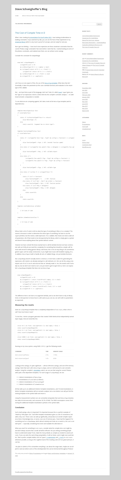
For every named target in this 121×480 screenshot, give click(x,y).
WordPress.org (86, 147)
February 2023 (86, 95)
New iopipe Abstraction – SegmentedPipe (94, 42)
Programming (37, 453)
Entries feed (85, 142)
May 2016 (85, 108)
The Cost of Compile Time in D (30, 32)
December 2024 (86, 88)
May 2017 (85, 106)
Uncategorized (86, 129)
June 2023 (85, 92)
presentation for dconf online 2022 (40, 37)
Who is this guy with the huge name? (33, 16)
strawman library (20, 42)
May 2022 (85, 101)
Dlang (31, 453)
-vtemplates (37, 370)
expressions (50, 437)
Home (16, 16)
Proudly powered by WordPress (23, 472)
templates (63, 453)
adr (83, 58)
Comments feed (86, 145)
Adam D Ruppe (86, 65)
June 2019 (85, 104)
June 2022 (85, 99)
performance (55, 453)
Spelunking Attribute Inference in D (92, 45)
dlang (49, 453)
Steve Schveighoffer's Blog (31, 9)
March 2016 (85, 111)
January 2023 (86, 97)
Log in (84, 140)
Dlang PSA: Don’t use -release (90, 40)
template (51, 83)
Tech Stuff (85, 126)
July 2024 (84, 90)
